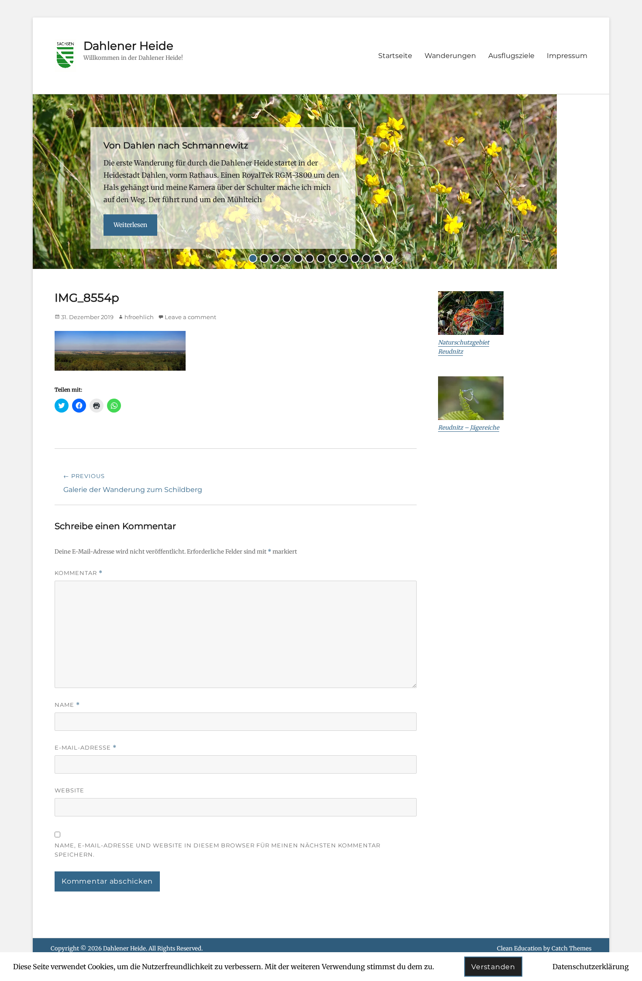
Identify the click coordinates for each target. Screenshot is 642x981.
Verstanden (493, 967)
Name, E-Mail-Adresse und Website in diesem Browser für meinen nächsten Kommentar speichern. (217, 850)
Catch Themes (571, 948)
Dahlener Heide (128, 46)
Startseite (395, 56)
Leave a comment (190, 316)
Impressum (567, 56)
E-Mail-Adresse (86, 747)
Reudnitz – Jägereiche (468, 427)
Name (67, 705)
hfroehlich (139, 316)
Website (69, 790)
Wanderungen (450, 56)
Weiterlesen (130, 225)
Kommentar (79, 573)
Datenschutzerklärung (590, 966)
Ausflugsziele (511, 56)
